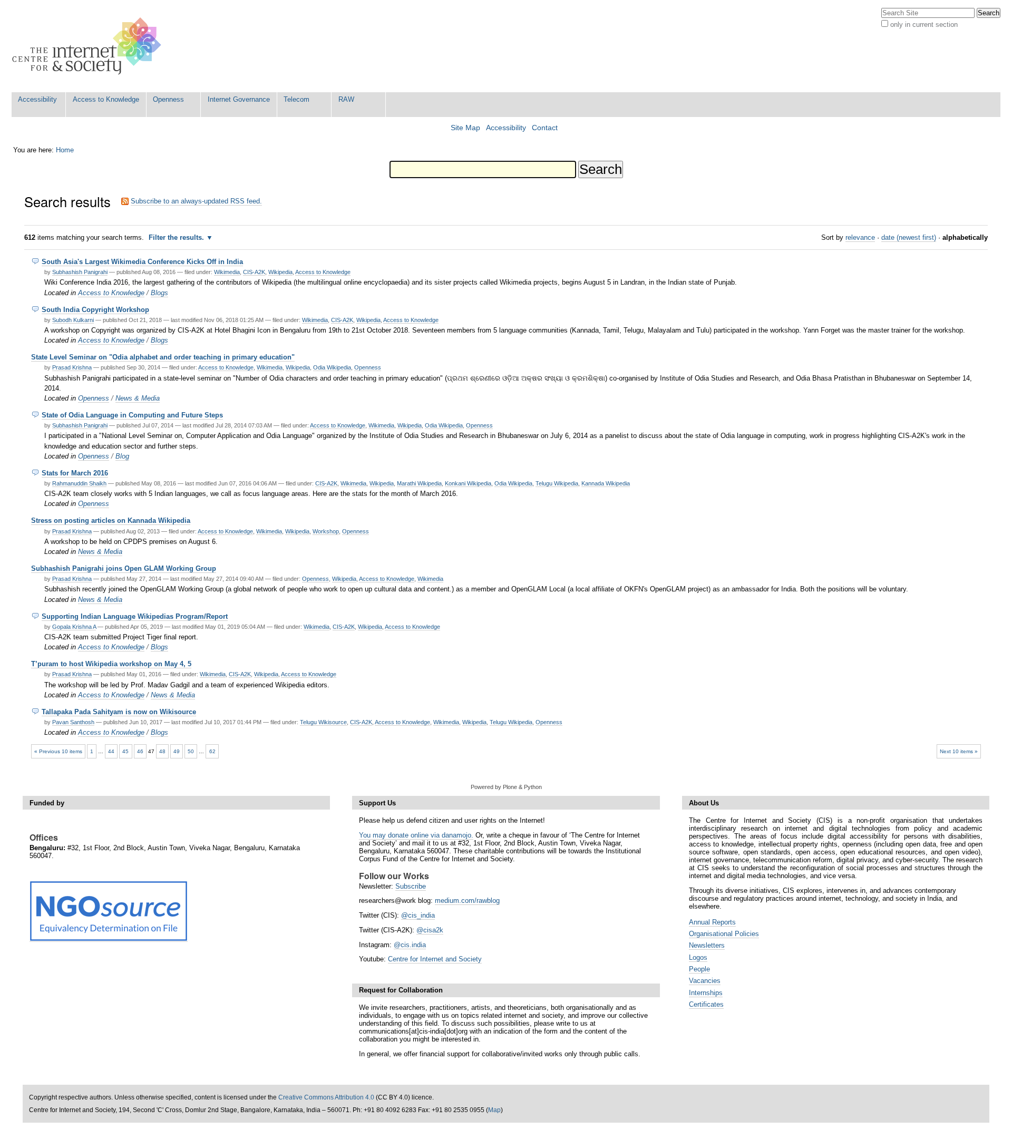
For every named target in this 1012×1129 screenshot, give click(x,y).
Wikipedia (280, 272)
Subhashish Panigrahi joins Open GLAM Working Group (123, 568)
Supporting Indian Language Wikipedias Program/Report (135, 616)
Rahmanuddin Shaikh (79, 483)
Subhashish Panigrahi (80, 272)
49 (176, 751)
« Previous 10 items (58, 751)
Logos (698, 957)
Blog (122, 456)
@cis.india (410, 945)
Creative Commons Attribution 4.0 (326, 1097)
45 (125, 751)
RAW (346, 99)
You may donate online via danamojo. (416, 835)
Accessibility (37, 99)
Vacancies (705, 981)
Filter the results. (177, 237)
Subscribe (410, 886)
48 (162, 751)
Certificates (706, 1004)
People (699, 969)
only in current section (924, 24)
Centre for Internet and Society (435, 959)
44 (111, 751)
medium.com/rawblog (467, 900)
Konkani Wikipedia (468, 483)
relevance (860, 237)
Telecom (296, 99)
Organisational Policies (724, 934)
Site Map (465, 128)
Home (65, 150)
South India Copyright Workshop (95, 310)
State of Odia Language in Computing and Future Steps (132, 415)
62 (212, 751)
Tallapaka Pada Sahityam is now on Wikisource (119, 712)
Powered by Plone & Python (506, 787)
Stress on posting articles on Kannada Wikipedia (110, 520)
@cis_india (418, 915)
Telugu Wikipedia (557, 483)
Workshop (326, 531)
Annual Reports (712, 922)
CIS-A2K (254, 272)
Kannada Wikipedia (605, 483)
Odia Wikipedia (332, 367)
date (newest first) (908, 237)
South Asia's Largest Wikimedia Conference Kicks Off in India (142, 262)
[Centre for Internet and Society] (89, 46)
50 (191, 751)
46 (140, 751)
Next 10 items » (959, 751)
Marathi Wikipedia (419, 483)
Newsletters (707, 945)
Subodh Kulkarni (73, 320)
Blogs (159, 293)
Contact (545, 128)
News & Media (137, 398)
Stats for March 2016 (75, 473)
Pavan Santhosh (73, 722)
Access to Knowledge (106, 99)
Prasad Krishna (72, 367)
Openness (168, 99)
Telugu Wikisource (323, 722)
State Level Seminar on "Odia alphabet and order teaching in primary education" (163, 357)
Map (494, 1110)
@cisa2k (429, 930)
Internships (706, 993)
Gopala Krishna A (74, 627)
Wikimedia (227, 272)
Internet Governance (239, 99)
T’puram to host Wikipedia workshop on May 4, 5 (111, 664)
